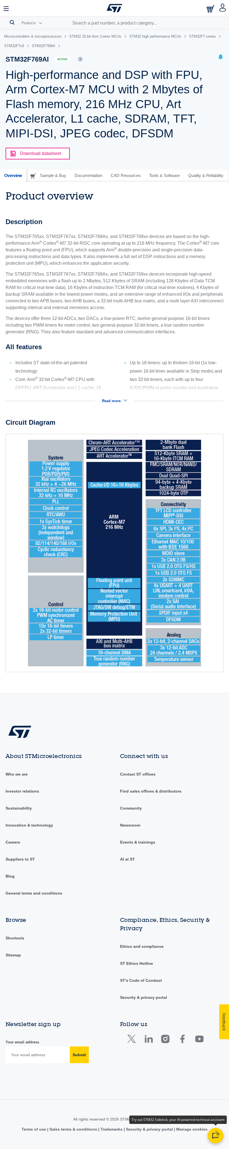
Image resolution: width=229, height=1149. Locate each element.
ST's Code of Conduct (141, 980)
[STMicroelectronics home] (114, 8)
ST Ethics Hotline (136, 963)
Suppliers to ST (20, 859)
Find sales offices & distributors (151, 791)
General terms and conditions (34, 893)
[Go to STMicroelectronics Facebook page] (182, 1040)
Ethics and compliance (142, 946)
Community (131, 808)
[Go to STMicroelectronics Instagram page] (165, 1040)
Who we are (17, 774)
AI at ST (127, 859)
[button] (6, 8)
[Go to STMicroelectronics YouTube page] (199, 1040)
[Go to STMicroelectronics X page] (133, 1040)
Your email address (22, 1042)
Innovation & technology (29, 825)
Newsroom (130, 825)
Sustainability (19, 808)
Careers (13, 842)
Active (62, 59)
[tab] (13, 175)
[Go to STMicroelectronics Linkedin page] (148, 1040)
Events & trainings (137, 842)
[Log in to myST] (222, 8)
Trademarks (111, 1129)
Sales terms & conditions (73, 1129)
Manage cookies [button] (191, 1129)
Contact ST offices (138, 774)
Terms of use (34, 1129)
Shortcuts (15, 938)
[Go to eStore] (211, 9)
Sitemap (13, 955)
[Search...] (12, 22)
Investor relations (22, 791)
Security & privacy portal (143, 997)
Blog (10, 876)
